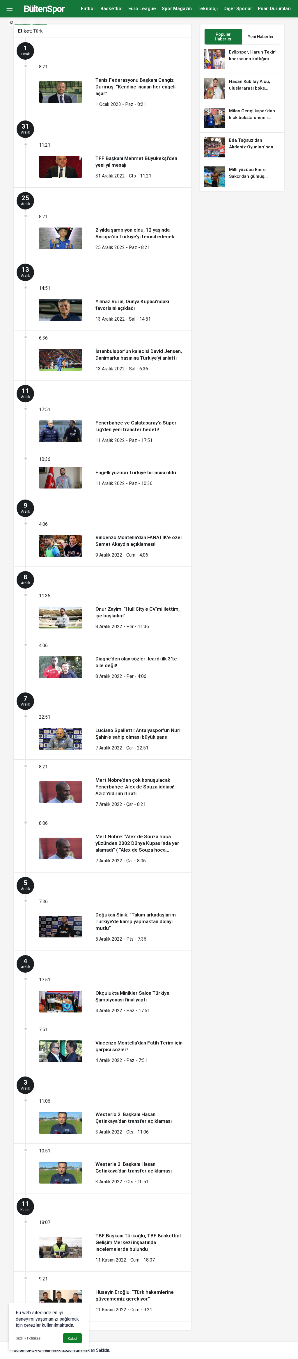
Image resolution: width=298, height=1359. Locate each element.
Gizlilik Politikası (29, 1338)
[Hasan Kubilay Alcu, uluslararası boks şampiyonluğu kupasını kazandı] (242, 88)
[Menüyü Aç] (9, 9)
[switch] (15, 23)
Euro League (142, 8)
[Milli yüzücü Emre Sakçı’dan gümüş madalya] (242, 176)
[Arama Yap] (31, 22)
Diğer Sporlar (238, 8)
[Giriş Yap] (44, 22)
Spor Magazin (177, 8)
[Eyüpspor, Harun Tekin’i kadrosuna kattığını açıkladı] (242, 59)
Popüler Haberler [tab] (223, 36)
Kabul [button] (72, 1338)
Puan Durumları (274, 8)
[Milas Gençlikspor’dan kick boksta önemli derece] (242, 117)
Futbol (88, 8)
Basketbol (111, 8)
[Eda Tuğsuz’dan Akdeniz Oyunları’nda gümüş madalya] (242, 147)
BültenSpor (44, 8)
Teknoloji (208, 8)
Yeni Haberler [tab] (261, 36)
